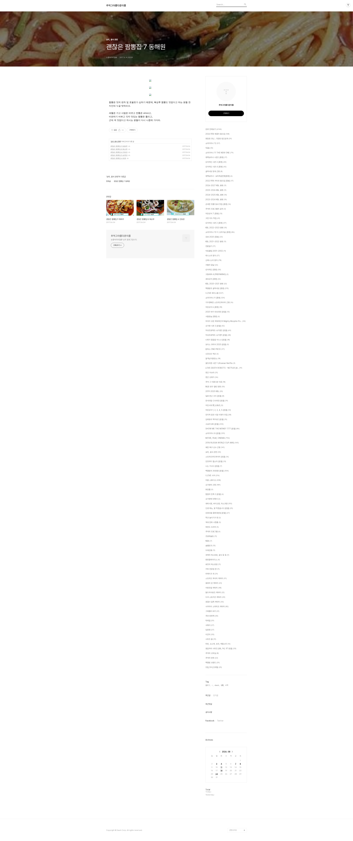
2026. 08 (226, 751)
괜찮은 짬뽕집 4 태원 (118, 158)
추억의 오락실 (212, 653)
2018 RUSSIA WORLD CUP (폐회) (222, 443)
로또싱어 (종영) (213, 279)
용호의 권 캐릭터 (213, 583)
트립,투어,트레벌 (213, 667)
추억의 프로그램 (212, 531)
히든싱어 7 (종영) (213, 213)
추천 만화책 (211, 616)
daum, (217, 685)
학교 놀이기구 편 (213, 518)
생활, (222, 685)
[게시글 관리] (123, 130)
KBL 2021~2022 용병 (215, 241)
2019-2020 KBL (214, 391)
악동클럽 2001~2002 (215, 251)
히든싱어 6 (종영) (213, 307)
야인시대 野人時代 (214, 405)
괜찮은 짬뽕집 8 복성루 (119, 149)
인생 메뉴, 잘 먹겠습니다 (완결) (219, 508)
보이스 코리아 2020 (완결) (217, 344)
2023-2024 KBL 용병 (216, 199)
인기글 (215, 695)
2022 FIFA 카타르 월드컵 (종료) (219, 181)
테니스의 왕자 (212, 255)
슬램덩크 (210, 546)
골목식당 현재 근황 (214, 171)
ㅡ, (212, 685)
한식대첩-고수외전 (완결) (216, 401)
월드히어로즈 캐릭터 (214, 592)
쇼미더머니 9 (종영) (215, 298)
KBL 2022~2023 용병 (216, 228)
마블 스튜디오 (213, 480)
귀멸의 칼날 (211, 265)
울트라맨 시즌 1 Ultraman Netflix (220, 363)
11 (221, 767)
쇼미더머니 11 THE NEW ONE (219, 153)
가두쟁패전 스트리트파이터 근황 (219, 302)
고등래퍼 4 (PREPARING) (216, 274)
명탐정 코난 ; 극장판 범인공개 (218, 139)
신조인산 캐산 (212, 354)
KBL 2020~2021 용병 (216, 284)
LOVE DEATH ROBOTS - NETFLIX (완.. (223, 368)
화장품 (209, 489)
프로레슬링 (211, 536)
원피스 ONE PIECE (215, 349)
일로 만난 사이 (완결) (214, 396)
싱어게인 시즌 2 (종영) (215, 223)
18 (221, 770)
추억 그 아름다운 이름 (215, 382)
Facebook (209, 721)
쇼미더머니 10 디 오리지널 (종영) (220, 232)
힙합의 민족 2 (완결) (214, 494)
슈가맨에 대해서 (212, 499)
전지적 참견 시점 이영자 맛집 (218, 415)
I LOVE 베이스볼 (214, 293)
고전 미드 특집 (212, 218)
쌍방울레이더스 (212, 560)
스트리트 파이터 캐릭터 (216, 578)
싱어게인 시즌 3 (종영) (215, 162)
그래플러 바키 (212, 611)
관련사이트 (233, 830)
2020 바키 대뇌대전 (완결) (217, 312)
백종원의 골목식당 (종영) (217, 288)
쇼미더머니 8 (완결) (215, 433)
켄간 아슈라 (211, 372)
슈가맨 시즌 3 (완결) (215, 326)
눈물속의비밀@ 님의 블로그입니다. (124, 239)
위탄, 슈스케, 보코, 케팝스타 (217, 644)
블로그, (207, 685)
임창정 (209, 630)
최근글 (207, 695)
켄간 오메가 (211, 377)
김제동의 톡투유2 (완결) (216, 419)
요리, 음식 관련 (116, 141)
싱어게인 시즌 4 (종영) (215, 167)
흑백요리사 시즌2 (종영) (216, 157)
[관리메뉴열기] (348, 5)
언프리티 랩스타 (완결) (215, 461)
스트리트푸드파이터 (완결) (217, 457)
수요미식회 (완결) (214, 424)
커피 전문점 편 (212, 569)
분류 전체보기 (213, 129)
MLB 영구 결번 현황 (215, 387)
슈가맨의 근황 (212, 485)
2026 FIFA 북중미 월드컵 (217, 134)
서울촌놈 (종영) (212, 316)
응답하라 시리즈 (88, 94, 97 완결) (220, 648)
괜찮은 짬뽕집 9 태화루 (119, 146)
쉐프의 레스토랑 (213, 564)
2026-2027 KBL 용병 (215, 185)
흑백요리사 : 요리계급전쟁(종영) (218, 176)
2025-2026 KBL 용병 (215, 190)
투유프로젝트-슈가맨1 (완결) (218, 335)
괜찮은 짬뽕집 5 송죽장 (119, 155)
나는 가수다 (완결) (213, 466)
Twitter (220, 721)
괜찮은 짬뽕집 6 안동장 (119, 152)
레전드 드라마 (212, 527)
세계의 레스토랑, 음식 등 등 (217, 555)
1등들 (209, 148)
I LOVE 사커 (212, 475)
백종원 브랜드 (212, 662)
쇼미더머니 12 (212, 143)
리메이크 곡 (211, 574)
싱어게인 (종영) (213, 270)
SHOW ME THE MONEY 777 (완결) (222, 429)
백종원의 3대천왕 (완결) (217, 471)
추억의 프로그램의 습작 (215, 209)
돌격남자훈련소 (212, 358)
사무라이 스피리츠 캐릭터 (216, 606)
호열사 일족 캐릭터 (214, 602)
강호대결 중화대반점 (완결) (217, 513)
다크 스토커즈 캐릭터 (215, 597)
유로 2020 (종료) (214, 237)
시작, (227, 685)
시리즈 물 (210, 639)
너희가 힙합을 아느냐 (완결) (217, 340)
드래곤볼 (210, 550)
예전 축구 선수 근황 (214, 447)
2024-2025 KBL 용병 (216, 195)
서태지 (209, 625)
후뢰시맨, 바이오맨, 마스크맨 (218, 503)
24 (217, 774)
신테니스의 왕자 (213, 260)
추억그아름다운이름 (116, 5)
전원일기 (210, 246)
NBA (208, 541)
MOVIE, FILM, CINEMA (217, 438)
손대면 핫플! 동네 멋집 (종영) (218, 204)
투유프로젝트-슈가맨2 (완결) (218, 330)
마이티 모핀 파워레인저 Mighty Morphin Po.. (225, 321)
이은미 (209, 634)
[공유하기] (119, 130)
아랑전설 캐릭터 (213, 588)
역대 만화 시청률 (213, 522)
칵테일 (209, 620)
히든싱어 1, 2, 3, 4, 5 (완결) (218, 410)
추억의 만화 (211, 658)
